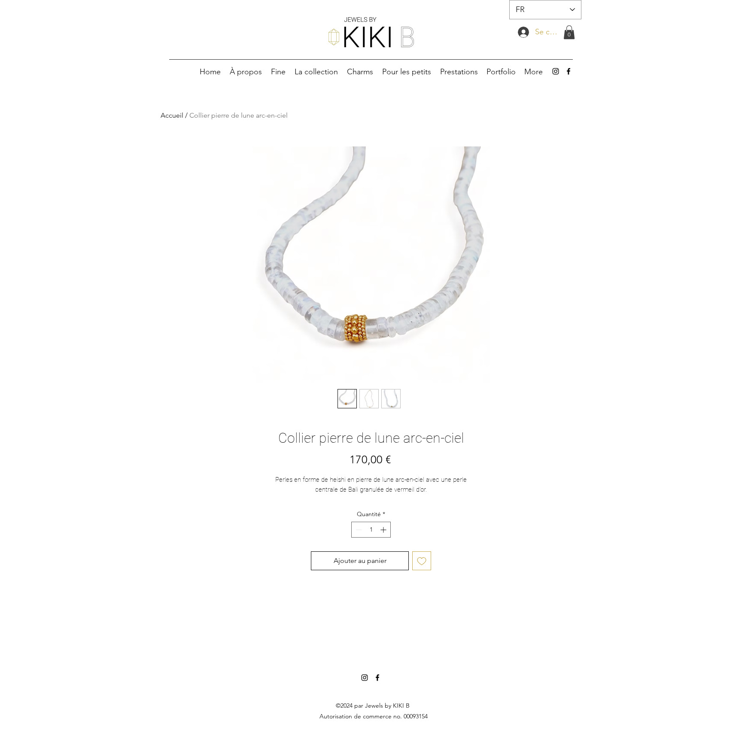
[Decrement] (358, 529)
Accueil (172, 115)
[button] (569, 32)
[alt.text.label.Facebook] (568, 71)
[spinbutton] (371, 529)
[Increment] (384, 529)
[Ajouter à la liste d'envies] (421, 560)
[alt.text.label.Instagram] (555, 71)
